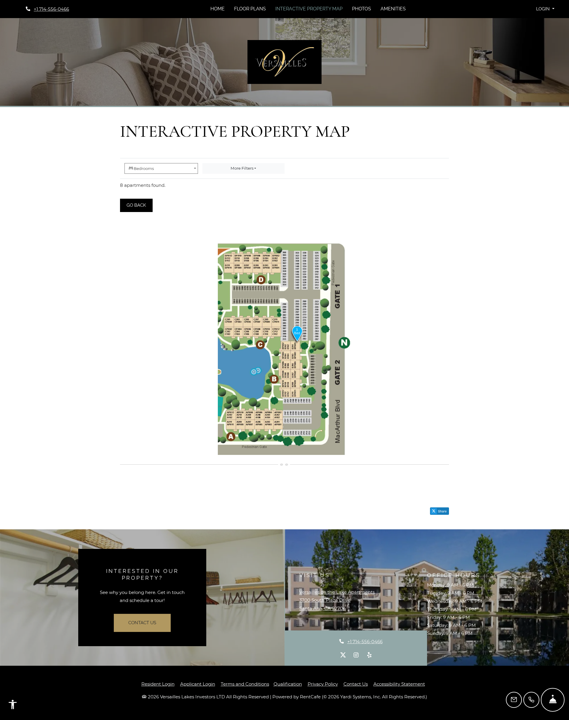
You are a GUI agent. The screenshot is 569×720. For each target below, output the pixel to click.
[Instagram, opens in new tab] (356, 655)
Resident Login (158, 684)
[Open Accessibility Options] (12, 706)
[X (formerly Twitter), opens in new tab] (343, 655)
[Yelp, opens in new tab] (369, 655)
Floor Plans (250, 9)
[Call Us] (531, 700)
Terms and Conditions (245, 684)
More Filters (242, 168)
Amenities (393, 9)
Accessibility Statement (399, 684)
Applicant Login (197, 684)
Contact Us (142, 622)
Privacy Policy (323, 684)
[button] (545, 9)
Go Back (140, 205)
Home (217, 9)
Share (442, 511)
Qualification (288, 684)
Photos (361, 9)
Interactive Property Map (309, 9)
